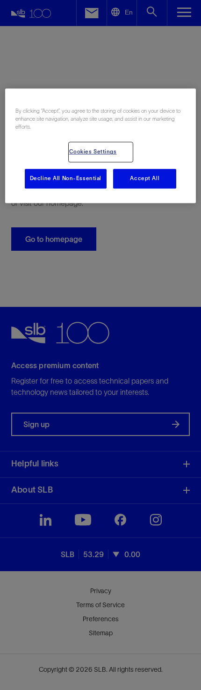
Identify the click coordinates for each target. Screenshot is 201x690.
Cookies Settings (93, 152)
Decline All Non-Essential (65, 179)
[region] (100, 145)
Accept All (144, 179)
